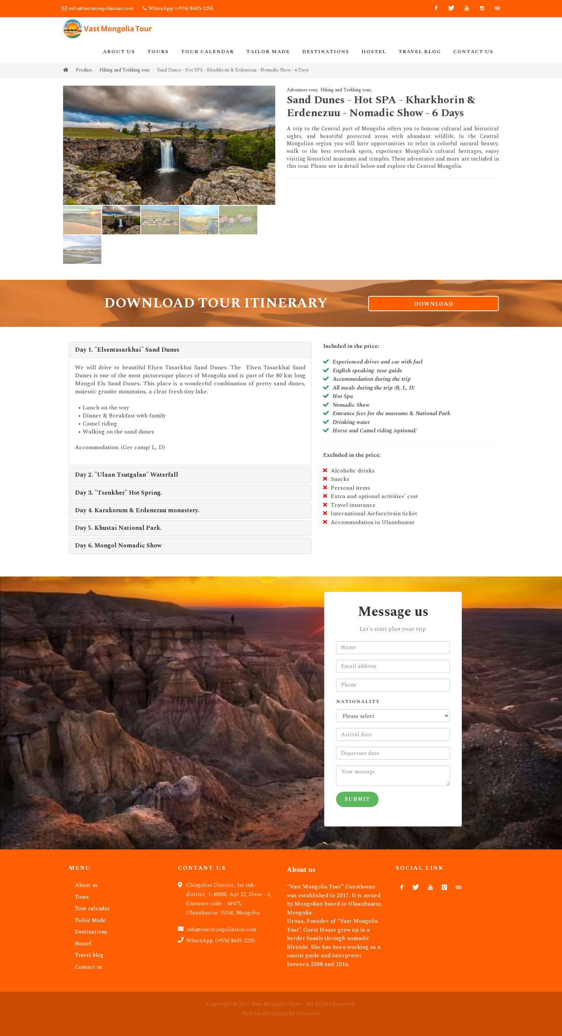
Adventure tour (302, 90)
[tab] (190, 350)
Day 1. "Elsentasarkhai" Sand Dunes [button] (127, 349)
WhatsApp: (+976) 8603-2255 (180, 8)
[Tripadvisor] (497, 8)
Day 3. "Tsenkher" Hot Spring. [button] (118, 492)
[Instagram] (481, 8)
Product (84, 70)
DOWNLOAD (433, 304)
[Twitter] (451, 8)
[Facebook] (435, 8)
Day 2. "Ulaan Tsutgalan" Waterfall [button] (126, 474)
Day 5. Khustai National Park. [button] (118, 528)
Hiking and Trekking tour (124, 70)
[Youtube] (466, 8)
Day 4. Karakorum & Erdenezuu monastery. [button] (137, 510)
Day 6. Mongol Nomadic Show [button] (118, 545)
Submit (357, 799)
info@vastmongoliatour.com (101, 8)
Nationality (358, 701)
